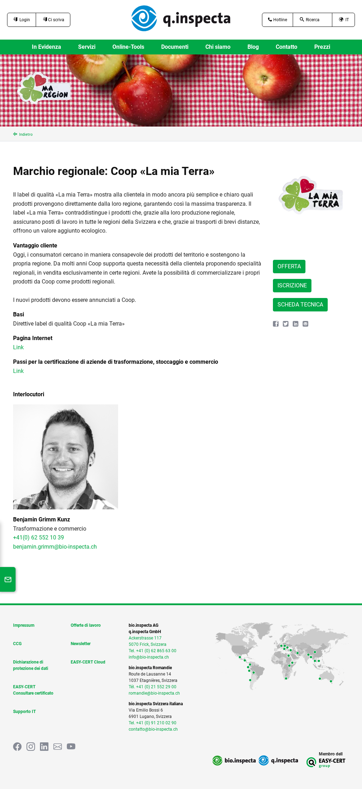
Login (23, 19)
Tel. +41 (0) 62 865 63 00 (152, 650)
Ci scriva (55, 19)
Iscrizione (292, 285)
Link (18, 347)
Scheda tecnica (300, 304)
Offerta (289, 266)
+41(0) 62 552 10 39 (38, 537)
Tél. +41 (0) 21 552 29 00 (152, 686)
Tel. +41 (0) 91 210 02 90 (152, 722)
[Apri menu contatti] (8, 579)
